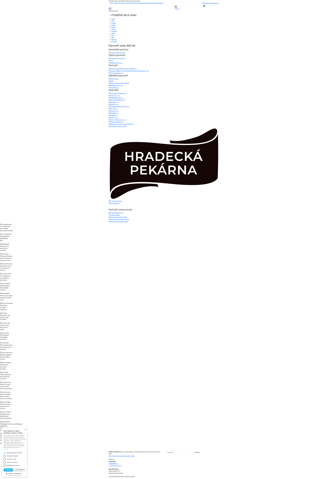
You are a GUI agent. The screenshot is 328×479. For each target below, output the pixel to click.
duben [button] (113, 25)
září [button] (112, 35)
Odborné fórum (119, 3)
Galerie (161, 3)
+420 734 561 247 (115, 466)
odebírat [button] (197, 452)
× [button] (25, 429)
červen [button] (113, 29)
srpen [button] (113, 33)
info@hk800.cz (113, 464)
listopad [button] (114, 39)
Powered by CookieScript (14, 475)
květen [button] (113, 27)
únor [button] (113, 21)
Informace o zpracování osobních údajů (121, 456)
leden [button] (113, 19)
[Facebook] (206, 3)
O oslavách (148, 3)
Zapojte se (155, 3)
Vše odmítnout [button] (19, 470)
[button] (14, 473)
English (111, 3)
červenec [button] (114, 31)
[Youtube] (204, 6)
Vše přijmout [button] (8, 470)
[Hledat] (175, 6)
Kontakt (138, 3)
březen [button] (113, 23)
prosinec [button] (114, 42)
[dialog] (14, 452)
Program (127, 3)
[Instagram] (215, 3)
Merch (143, 3)
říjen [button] (112, 37)
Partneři (133, 3)
